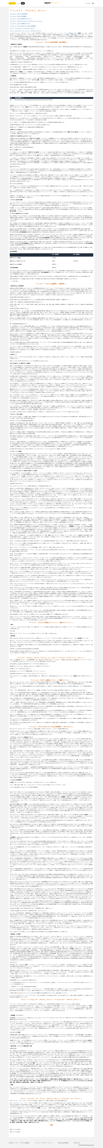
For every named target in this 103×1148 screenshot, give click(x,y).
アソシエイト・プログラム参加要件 (18, 162)
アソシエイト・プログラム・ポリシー (43, 1142)
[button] (88, 3)
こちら (11, 1110)
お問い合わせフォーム (82, 329)
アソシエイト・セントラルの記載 (65, 1040)
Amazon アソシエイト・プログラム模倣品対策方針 (80, 437)
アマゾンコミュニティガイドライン (57, 1028)
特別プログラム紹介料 (15, 1131)
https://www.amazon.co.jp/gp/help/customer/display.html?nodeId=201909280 (34, 99)
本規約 (12, 84)
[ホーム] (51, 3)
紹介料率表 (41, 524)
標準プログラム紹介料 (15, 1129)
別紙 (54, 132)
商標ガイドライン (44, 517)
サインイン (12, 3)
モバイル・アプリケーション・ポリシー (53, 861)
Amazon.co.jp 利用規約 (63, 1142)
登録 (23, 3)
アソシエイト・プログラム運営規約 (65, 33)
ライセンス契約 (38, 589)
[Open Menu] (93, 3)
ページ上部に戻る (14, 281)
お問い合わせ (77, 1142)
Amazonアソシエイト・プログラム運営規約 (19, 1142)
